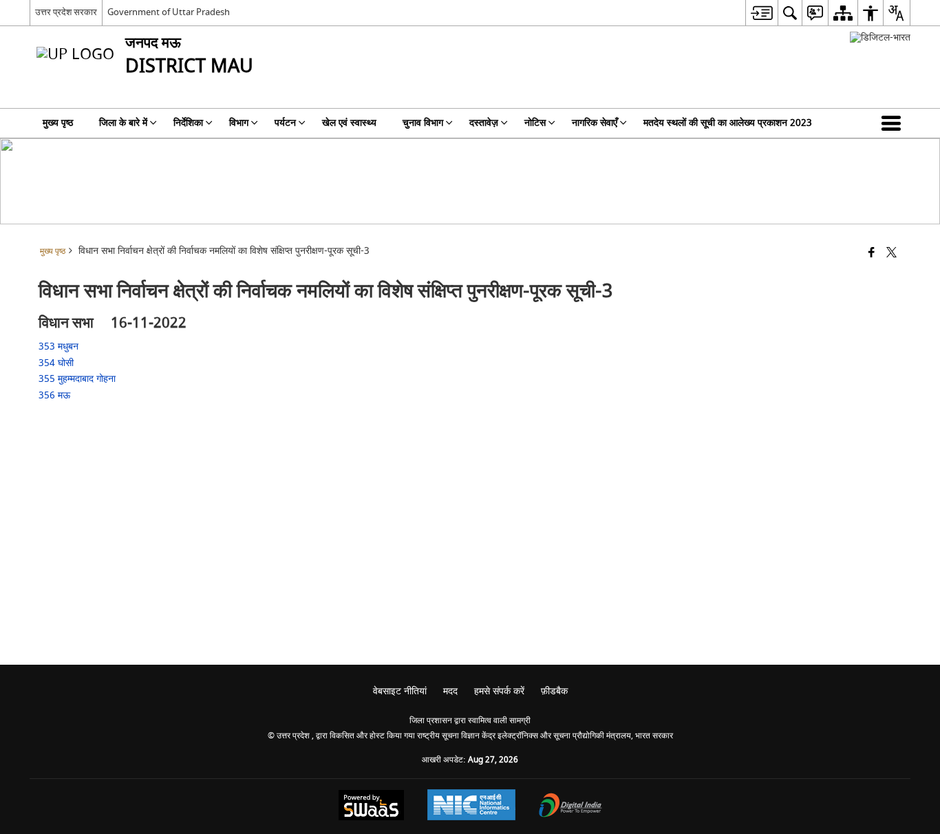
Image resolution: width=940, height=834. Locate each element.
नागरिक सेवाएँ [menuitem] (594, 123)
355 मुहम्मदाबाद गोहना (80, 379)
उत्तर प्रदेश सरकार (66, 12)
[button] (893, 123)
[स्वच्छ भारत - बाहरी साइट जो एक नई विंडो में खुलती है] (880, 37)
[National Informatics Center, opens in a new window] (471, 806)
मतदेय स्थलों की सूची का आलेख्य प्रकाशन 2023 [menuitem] (727, 123)
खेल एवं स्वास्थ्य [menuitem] (349, 123)
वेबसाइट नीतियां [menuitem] (400, 691)
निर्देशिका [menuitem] (188, 123)
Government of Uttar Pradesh (168, 12)
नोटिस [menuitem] (535, 123)
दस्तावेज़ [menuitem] (483, 123)
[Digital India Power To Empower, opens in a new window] (570, 807)
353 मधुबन (61, 346)
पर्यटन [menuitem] (285, 123)
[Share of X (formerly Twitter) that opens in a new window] (891, 253)
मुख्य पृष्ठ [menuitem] (58, 123)
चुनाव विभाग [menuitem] (423, 123)
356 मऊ (57, 395)
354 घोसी (59, 363)
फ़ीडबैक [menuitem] (554, 691)
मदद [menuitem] (450, 691)
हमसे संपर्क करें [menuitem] (499, 691)
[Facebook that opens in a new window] (871, 253)
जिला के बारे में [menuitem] (123, 123)
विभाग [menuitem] (238, 123)
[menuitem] (761, 12)
